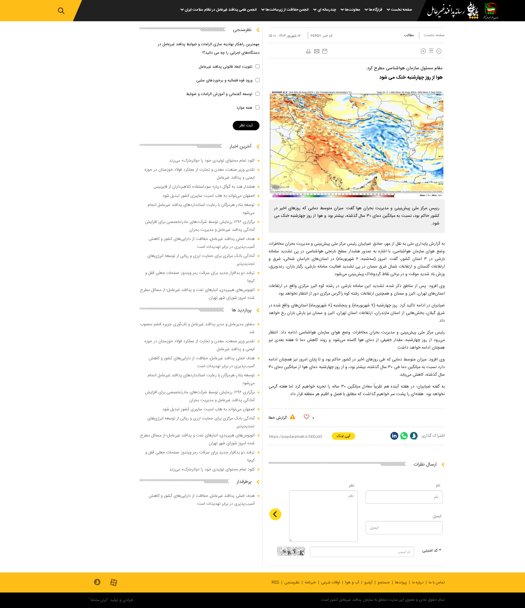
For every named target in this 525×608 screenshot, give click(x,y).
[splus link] (414, 436)
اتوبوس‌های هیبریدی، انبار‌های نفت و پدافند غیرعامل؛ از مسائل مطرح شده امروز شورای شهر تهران (197, 294)
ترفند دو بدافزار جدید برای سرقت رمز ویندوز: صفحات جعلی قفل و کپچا (200, 277)
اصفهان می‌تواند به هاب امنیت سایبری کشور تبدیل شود (208, 196)
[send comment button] (275, 514)
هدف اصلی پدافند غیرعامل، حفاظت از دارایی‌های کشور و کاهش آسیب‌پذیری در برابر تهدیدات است (202, 243)
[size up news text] (423, 51)
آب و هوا (352, 582)
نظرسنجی (292, 582)
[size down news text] (438, 51)
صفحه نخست (434, 35)
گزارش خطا (278, 418)
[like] (306, 417)
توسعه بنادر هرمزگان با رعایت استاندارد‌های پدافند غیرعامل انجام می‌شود (201, 209)
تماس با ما (437, 582)
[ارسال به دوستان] (316, 51)
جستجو (384, 582)
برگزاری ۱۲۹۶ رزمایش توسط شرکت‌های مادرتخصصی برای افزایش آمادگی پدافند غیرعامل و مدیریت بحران (200, 226)
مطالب (409, 35)
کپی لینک (343, 436)
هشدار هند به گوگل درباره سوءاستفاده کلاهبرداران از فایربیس (204, 186)
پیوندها (401, 582)
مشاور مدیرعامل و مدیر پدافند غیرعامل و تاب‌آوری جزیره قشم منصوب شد (197, 328)
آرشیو (368, 582)
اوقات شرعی (330, 582)
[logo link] (449, 11)
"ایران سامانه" (98, 600)
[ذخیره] (324, 51)
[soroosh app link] (97, 582)
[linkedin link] (394, 436)
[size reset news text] (430, 51)
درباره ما (418, 582)
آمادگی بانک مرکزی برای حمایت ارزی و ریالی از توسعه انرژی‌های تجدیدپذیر (201, 260)
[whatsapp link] (404, 436)
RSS (275, 582)
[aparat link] (113, 583)
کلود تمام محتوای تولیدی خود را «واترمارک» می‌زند (212, 160)
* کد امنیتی (431, 550)
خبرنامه (310, 582)
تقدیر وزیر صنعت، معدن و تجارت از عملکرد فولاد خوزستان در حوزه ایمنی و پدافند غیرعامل (199, 173)
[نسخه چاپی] (308, 51)
